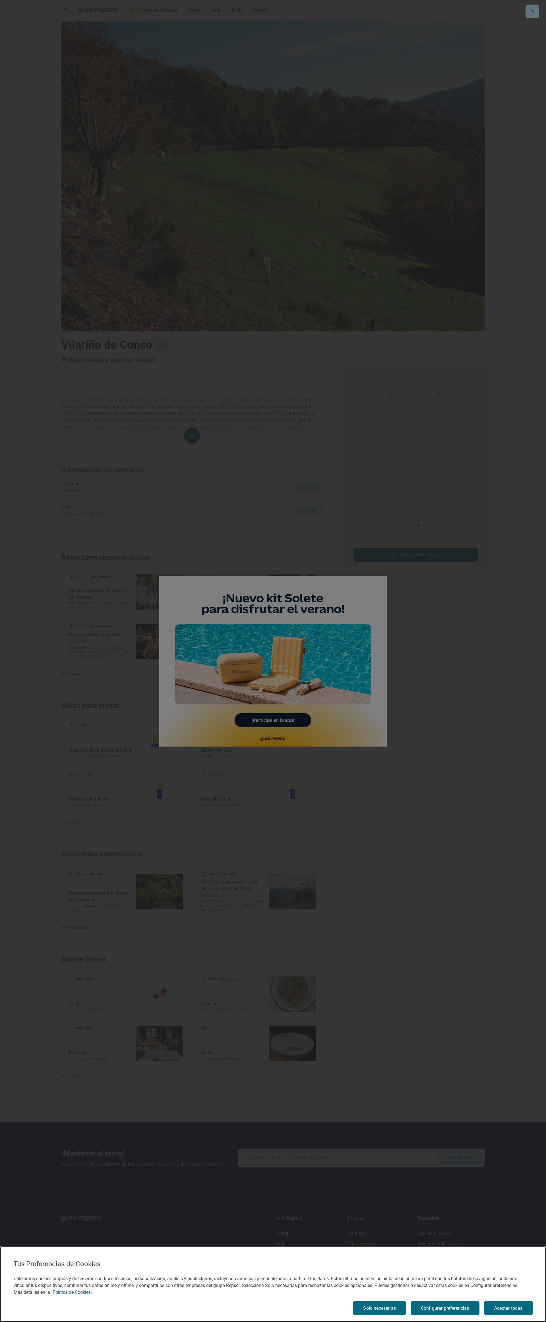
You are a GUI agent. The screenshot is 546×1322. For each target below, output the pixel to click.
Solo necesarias (379, 1308)
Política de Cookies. (72, 1292)
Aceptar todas (508, 1308)
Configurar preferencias (445, 1308)
